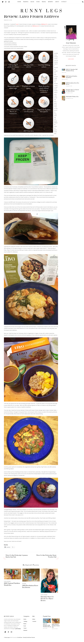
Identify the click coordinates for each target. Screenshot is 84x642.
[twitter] (2, 1)
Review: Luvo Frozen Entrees (31, 16)
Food (38, 1)
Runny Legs (7, 637)
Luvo (17, 24)
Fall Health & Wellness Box (72, 96)
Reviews (50, 1)
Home (19, 1)
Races (32, 1)
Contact (63, 1)
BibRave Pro (44, 24)
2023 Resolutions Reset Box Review (72, 83)
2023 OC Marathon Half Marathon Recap (71, 70)
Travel (44, 1)
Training (25, 1)
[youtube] (9, 1)
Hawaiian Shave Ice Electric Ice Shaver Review (47, 599)
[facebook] (6, 1)
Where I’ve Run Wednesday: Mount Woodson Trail (46, 556)
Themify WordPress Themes (29, 637)
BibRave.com (35, 26)
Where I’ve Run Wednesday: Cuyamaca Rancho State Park (17, 556)
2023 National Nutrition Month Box (71, 77)
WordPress (19, 637)
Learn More (71, 59)
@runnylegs (18, 628)
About (57, 1)
